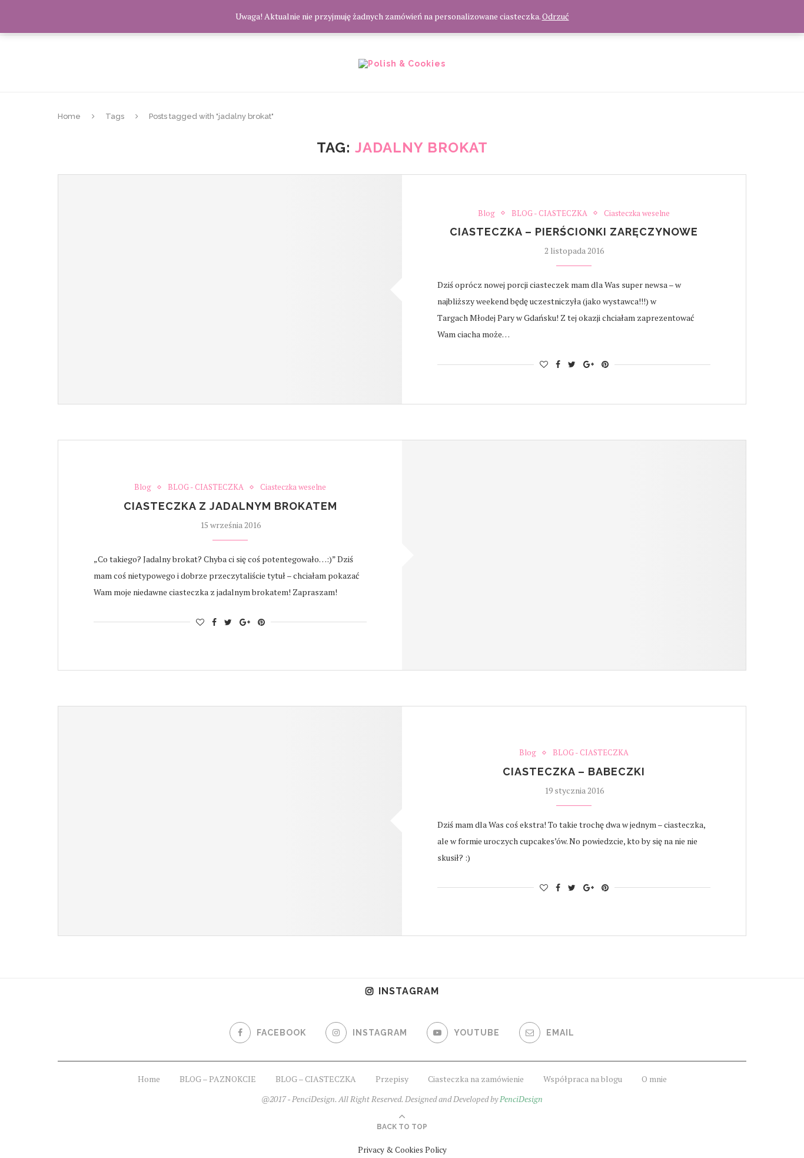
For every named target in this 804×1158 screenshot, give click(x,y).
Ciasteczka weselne (637, 213)
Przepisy (392, 1078)
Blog (486, 213)
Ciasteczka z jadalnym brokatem (230, 506)
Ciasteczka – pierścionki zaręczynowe (574, 231)
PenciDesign (521, 1098)
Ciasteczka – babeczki (574, 771)
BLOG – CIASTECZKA (315, 1078)
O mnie (654, 1078)
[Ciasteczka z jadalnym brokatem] (574, 554)
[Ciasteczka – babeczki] (230, 820)
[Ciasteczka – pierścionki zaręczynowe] (230, 289)
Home (69, 116)
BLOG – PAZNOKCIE (218, 1078)
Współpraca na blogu (582, 1078)
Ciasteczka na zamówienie (476, 1078)
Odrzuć (555, 16)
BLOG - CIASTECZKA (549, 213)
